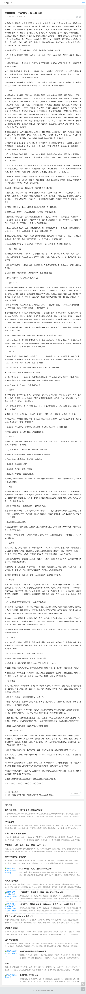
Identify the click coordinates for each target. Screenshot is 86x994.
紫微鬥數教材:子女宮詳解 (15, 857)
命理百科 (8, 2)
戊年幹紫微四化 (11, 940)
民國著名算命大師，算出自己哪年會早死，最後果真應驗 (32, 795)
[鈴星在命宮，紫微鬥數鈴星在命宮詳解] (11, 871)
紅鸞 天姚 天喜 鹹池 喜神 (15, 833)
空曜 (7, 963)
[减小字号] (80, 17)
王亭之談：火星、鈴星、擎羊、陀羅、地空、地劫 (25, 845)
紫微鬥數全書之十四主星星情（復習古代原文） (24, 810)
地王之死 (15, 792)
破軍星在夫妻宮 (11, 928)
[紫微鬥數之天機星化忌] (11, 978)
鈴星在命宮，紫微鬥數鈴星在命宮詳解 (36, 869)
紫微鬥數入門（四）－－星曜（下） (20, 916)
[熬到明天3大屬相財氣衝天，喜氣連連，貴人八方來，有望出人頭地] (11, 907)
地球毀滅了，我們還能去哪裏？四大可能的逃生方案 (41, 892)
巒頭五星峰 (9, 822)
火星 (40, 783)
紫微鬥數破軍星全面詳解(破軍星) (33, 951)
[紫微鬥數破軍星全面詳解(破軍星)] (11, 954)
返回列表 (74, 793)
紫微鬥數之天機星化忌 (29, 975)
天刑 (33, 783)
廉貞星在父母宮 (11, 881)
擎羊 (19, 783)
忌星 (26, 783)
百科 (20, 17)
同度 (12, 783)
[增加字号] (77, 17)
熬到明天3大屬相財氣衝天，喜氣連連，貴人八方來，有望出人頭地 (47, 904)
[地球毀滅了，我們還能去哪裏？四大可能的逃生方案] (11, 895)
